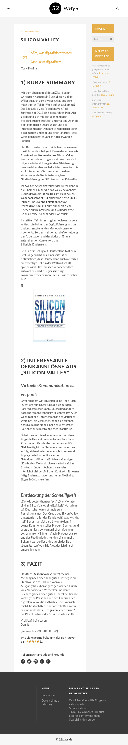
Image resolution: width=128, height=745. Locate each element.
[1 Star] (27, 641)
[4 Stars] (35, 641)
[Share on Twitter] (29, 661)
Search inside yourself (102, 112)
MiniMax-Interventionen (84, 715)
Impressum (49, 695)
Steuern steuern (99, 82)
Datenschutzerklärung (50, 702)
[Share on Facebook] (23, 661)
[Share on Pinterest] (48, 661)
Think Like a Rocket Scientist (86, 712)
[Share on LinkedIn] (42, 661)
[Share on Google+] (36, 661)
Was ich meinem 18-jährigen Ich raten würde (101, 69)
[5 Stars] (38, 641)
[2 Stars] (30, 641)
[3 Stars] (33, 641)
